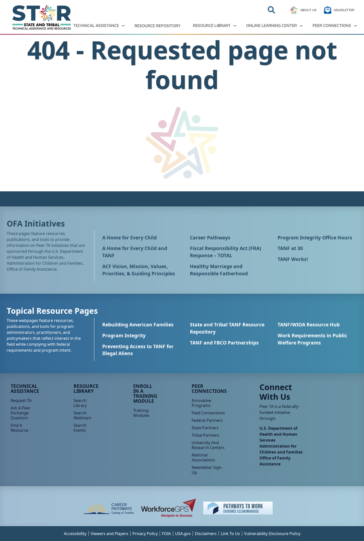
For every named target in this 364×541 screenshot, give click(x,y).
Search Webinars (82, 415)
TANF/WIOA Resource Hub (309, 324)
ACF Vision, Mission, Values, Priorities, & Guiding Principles (138, 270)
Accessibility (75, 533)
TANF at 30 (290, 248)
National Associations (203, 457)
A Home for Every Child (129, 237)
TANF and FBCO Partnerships (224, 342)
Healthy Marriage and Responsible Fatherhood (219, 270)
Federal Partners (207, 420)
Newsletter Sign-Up (207, 470)
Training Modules (141, 413)
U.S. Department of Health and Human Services (278, 434)
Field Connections (208, 413)
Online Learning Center (271, 25)
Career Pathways (210, 237)
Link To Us (230, 533)
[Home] (29, 17)
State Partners (205, 427)
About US (308, 10)
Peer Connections (331, 25)
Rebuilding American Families (138, 324)
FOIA (166, 533)
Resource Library (212, 25)
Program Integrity (124, 335)
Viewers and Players (109, 533)
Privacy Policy (145, 533)
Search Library (80, 403)
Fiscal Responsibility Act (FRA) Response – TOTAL (225, 252)
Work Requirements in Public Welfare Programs (312, 339)
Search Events (80, 428)
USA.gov (183, 533)
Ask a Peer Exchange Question (20, 413)
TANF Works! (293, 259)
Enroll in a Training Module (145, 393)
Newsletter (344, 10)
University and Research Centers (208, 445)
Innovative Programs (201, 403)
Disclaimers (206, 533)
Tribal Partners (205, 435)
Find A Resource (19, 428)
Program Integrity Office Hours (315, 237)
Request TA (21, 400)
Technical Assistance (96, 25)
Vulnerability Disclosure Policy (272, 533)
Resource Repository (157, 25)
